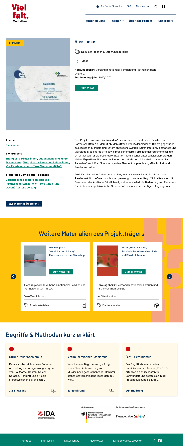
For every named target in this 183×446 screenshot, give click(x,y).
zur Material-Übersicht (24, 203)
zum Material (61, 271)
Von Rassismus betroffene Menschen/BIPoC (34, 166)
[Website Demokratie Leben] (130, 414)
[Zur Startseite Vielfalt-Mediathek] (20, 12)
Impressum (47, 440)
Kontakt (26, 440)
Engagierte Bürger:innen (21, 158)
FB (163, 6)
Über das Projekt (140, 21)
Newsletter (142, 6)
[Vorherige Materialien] (13, 276)
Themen (115, 21)
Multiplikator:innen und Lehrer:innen (46, 162)
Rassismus (12, 145)
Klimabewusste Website (127, 440)
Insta (155, 6)
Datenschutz (71, 440)
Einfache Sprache (111, 6)
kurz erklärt (165, 21)
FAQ (129, 6)
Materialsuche (95, 21)
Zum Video (87, 87)
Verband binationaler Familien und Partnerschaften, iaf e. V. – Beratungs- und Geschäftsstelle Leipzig (32, 183)
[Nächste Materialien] (169, 276)
